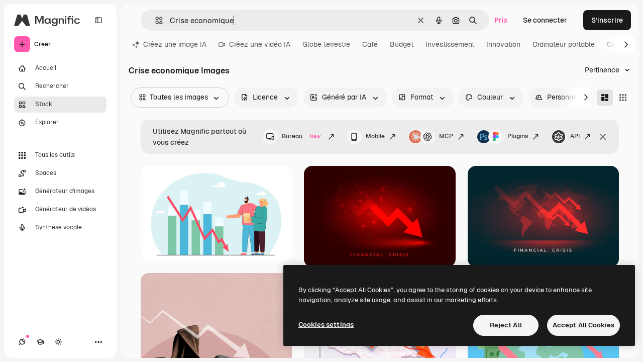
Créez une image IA (174, 44)
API (575, 136)
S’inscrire (607, 20)
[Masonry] (605, 97)
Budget (401, 44)
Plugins (517, 136)
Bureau (301, 136)
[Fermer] (603, 137)
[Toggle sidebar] (98, 20)
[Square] (623, 97)
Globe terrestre (326, 44)
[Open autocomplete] (155, 20)
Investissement (449, 44)
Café (370, 44)
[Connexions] (22, 342)
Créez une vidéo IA (259, 44)
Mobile (375, 136)
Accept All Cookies (583, 325)
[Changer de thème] (58, 342)
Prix (501, 20)
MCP (446, 136)
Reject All (506, 325)
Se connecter (545, 20)
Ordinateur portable (563, 44)
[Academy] (40, 342)
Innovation (503, 44)
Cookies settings (326, 324)
